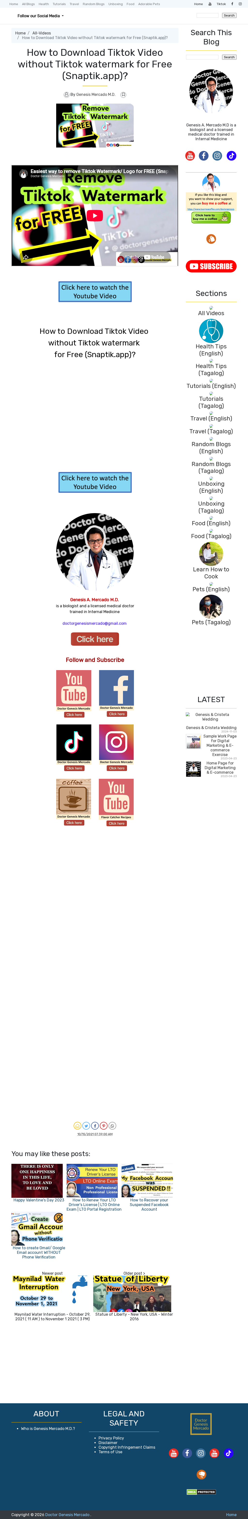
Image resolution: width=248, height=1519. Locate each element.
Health (44, 4)
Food (130, 4)
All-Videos (41, 33)
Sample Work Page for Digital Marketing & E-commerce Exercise (220, 745)
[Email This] (77, 1126)
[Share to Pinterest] (104, 1126)
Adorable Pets (149, 4)
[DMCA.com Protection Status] (201, 1492)
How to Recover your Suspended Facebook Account (149, 1205)
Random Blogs (94, 4)
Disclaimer (108, 1442)
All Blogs (28, 4)
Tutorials (59, 4)
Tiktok (221, 4)
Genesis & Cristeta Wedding (211, 727)
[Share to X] (86, 1126)
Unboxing (115, 4)
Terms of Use (110, 1452)
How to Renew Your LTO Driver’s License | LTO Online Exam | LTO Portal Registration (94, 1205)
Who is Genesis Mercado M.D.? (48, 1428)
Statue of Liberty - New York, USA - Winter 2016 (134, 1316)
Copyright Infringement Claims (127, 1447)
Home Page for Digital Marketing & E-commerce (220, 768)
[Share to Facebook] (95, 1126)
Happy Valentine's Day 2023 (39, 1200)
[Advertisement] (35, 910)
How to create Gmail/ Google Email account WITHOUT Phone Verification (39, 1252)
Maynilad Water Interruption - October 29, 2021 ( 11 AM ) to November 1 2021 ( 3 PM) (52, 1316)
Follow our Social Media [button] (39, 16)
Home (13, 4)
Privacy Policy (111, 1438)
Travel (74, 4)
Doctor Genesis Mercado (67, 1514)
